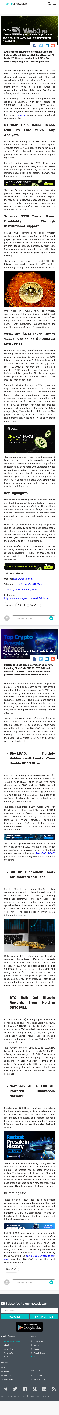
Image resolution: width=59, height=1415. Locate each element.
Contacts (7, 1357)
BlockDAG (11, 1269)
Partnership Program (12, 1341)
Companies (8, 1379)
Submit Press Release (41, 1357)
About (6, 1345)
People (7, 1372)
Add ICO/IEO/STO (40, 1379)
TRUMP (22, 605)
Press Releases (39, 1353)
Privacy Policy (34, 1396)
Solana (9, 605)
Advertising (8, 1349)
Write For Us (8, 1353)
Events (6, 1368)
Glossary (7, 1375)
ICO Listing (37, 1375)
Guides (36, 1349)
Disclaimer (46, 1396)
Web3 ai (34, 605)
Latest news (38, 1341)
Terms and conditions (18, 1396)
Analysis (36, 1345)
